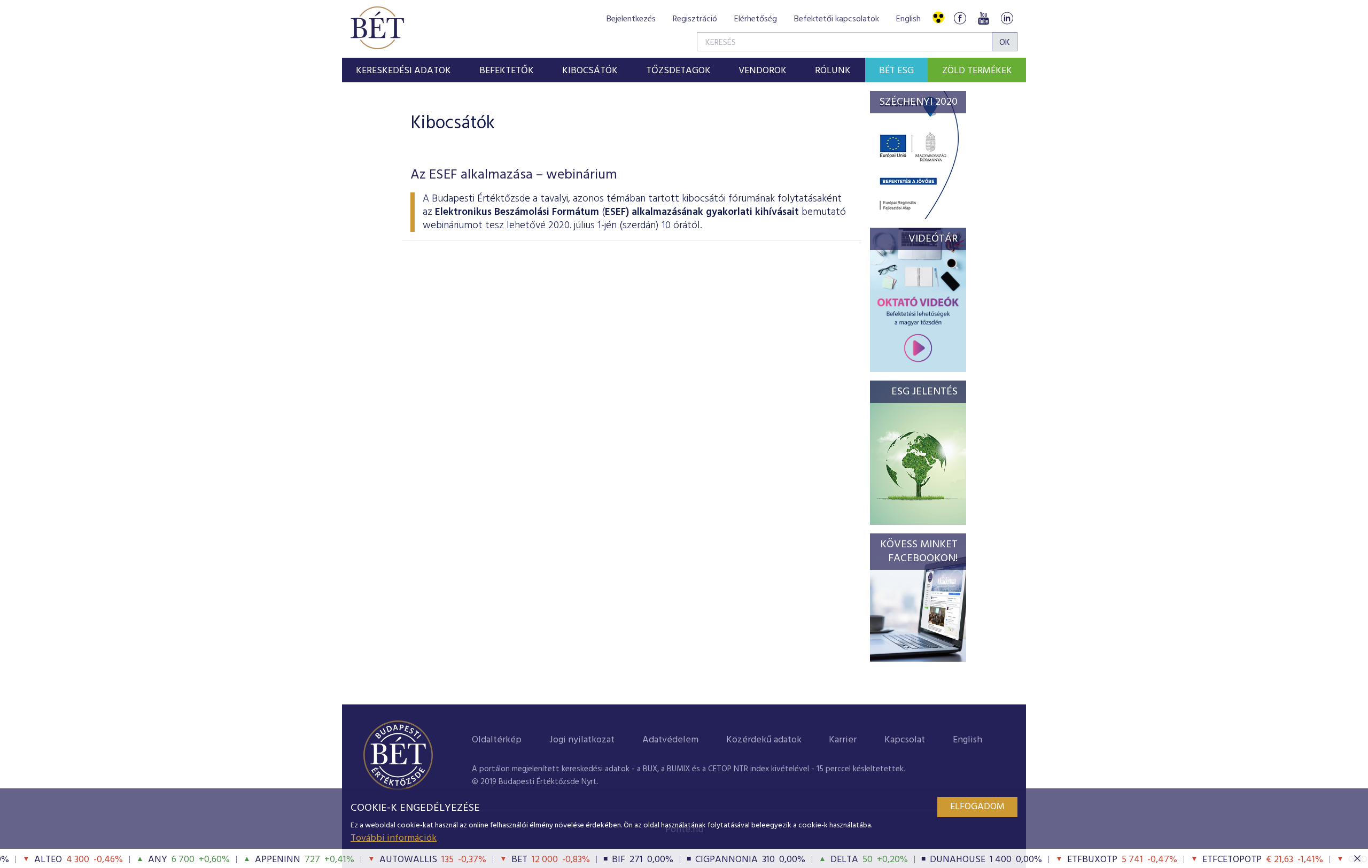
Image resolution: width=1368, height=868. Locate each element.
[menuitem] (403, 70)
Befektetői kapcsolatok (836, 19)
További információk (394, 838)
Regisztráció (695, 19)
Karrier (843, 740)
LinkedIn (1006, 17)
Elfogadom (977, 807)
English (908, 19)
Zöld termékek (977, 71)
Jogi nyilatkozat (582, 740)
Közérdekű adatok (764, 740)
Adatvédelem (670, 740)
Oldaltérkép (497, 740)
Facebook (959, 17)
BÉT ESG (896, 71)
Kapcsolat (904, 740)
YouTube (983, 17)
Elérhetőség (755, 19)
